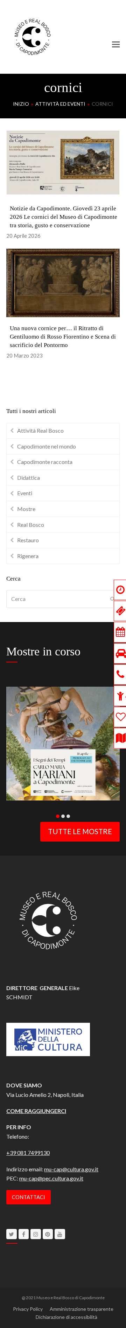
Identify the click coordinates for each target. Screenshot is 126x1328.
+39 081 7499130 (28, 1152)
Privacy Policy (28, 1309)
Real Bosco (30, 524)
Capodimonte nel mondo (46, 446)
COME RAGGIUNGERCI (36, 1110)
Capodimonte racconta (44, 461)
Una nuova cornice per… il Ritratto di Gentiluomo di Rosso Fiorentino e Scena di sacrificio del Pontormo (63, 336)
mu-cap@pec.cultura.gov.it (51, 1178)
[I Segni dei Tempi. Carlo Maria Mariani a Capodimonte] (63, 742)
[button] (116, 44)
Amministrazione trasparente (81, 1309)
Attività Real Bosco (40, 430)
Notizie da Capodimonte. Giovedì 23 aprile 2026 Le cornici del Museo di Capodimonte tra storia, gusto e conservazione (63, 217)
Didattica (28, 477)
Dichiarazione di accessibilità (66, 1317)
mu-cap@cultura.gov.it (71, 1169)
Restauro (28, 540)
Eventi (24, 493)
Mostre (26, 508)
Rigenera (27, 555)
